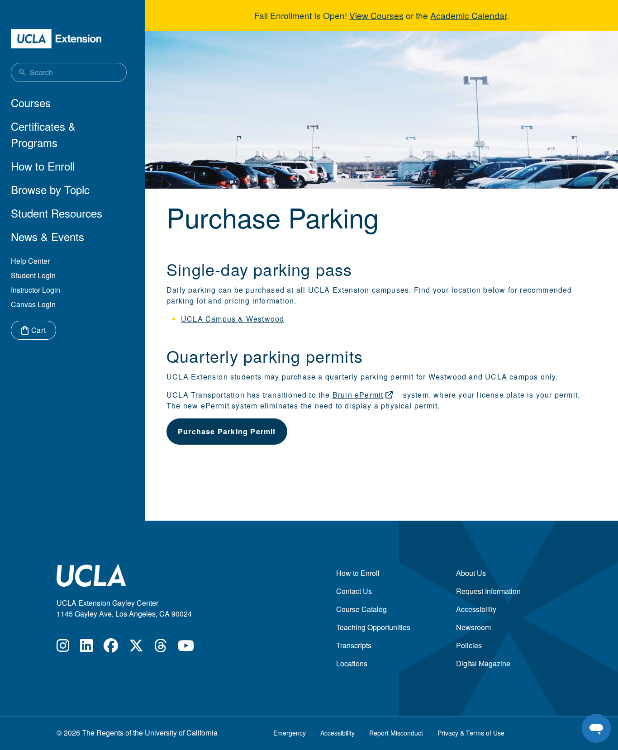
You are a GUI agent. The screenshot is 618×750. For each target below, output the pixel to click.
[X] (136, 648)
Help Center (30, 261)
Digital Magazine (483, 663)
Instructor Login (35, 290)
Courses (31, 102)
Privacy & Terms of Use (470, 732)
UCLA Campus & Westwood (232, 318)
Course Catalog (361, 609)
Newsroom (473, 627)
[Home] (56, 38)
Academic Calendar (468, 15)
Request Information (488, 591)
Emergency (289, 732)
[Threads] (160, 648)
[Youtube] (186, 648)
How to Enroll (43, 166)
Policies (469, 645)
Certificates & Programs (43, 134)
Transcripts (353, 645)
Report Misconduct (396, 732)
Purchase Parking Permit (227, 431)
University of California (181, 732)
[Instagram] (63, 648)
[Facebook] (111, 648)
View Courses (376, 15)
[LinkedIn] (86, 648)
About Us (471, 573)
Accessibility (476, 609)
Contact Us (354, 591)
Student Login (33, 275)
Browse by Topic (50, 189)
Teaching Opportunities (373, 627)
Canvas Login (33, 304)
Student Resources (56, 213)
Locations (351, 663)
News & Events (47, 236)
